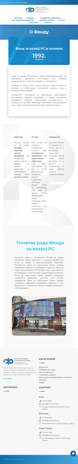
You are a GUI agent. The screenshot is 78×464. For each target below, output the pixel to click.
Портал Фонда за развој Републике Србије (14, 2)
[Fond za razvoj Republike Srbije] (39, 10)
